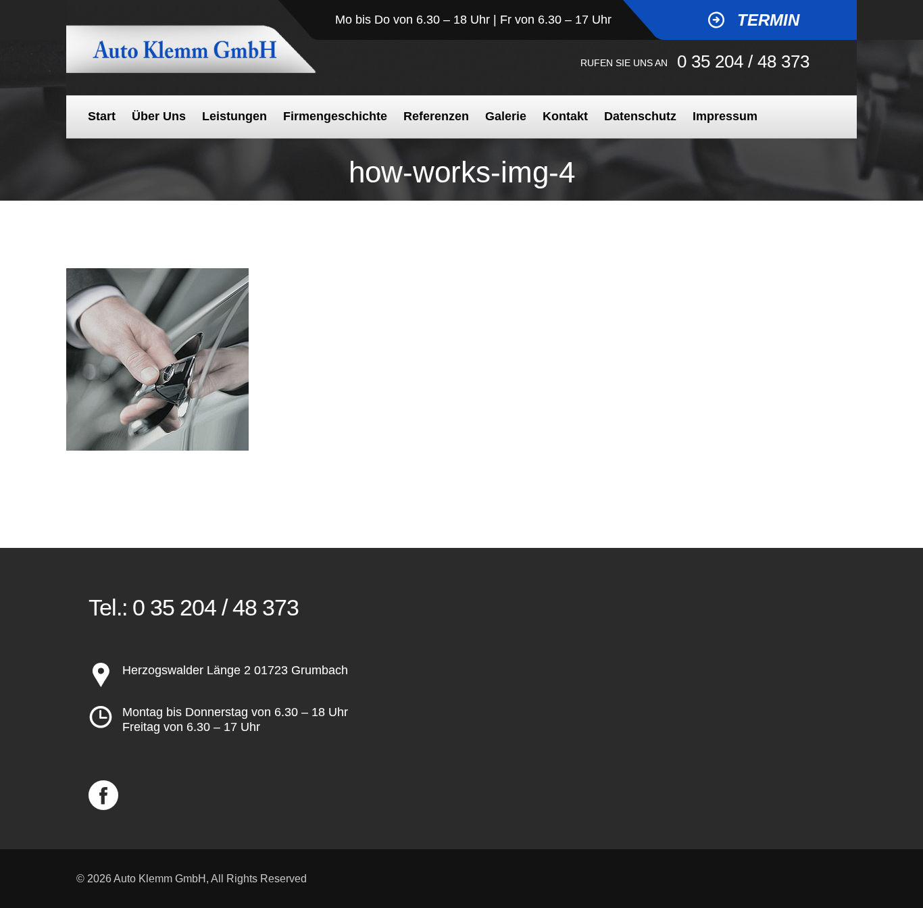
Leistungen (234, 116)
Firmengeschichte (335, 116)
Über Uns (159, 116)
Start (102, 116)
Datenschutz (640, 116)
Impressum (725, 116)
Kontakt (565, 116)
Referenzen (436, 116)
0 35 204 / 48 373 (743, 61)
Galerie (505, 116)
